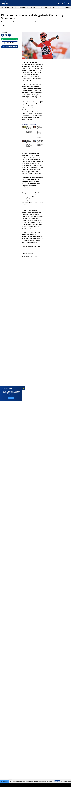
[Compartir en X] (6, 35)
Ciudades (52, 7)
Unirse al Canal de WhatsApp (10, 38)
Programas (60, 3)
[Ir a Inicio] (5, 3)
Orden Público (5, 7)
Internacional (43, 7)
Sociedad (67, 7)
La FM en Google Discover (11, 46)
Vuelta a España (25, 256)
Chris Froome (34, 256)
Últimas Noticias (4, 781)
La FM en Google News (11, 42)
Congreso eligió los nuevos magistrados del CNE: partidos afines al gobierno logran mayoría (22, 781)
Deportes (59, 7)
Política (14, 7)
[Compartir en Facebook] (2, 35)
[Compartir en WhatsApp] (9, 35)
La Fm (4, 25)
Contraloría (47, 781)
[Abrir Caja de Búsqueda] (68, 3)
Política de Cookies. (10, 394)
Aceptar (11, 398)
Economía (33, 7)
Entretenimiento (23, 7)
